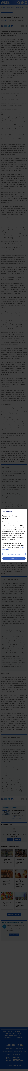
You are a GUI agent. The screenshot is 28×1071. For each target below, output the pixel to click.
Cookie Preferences (14, 554)
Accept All (14, 558)
